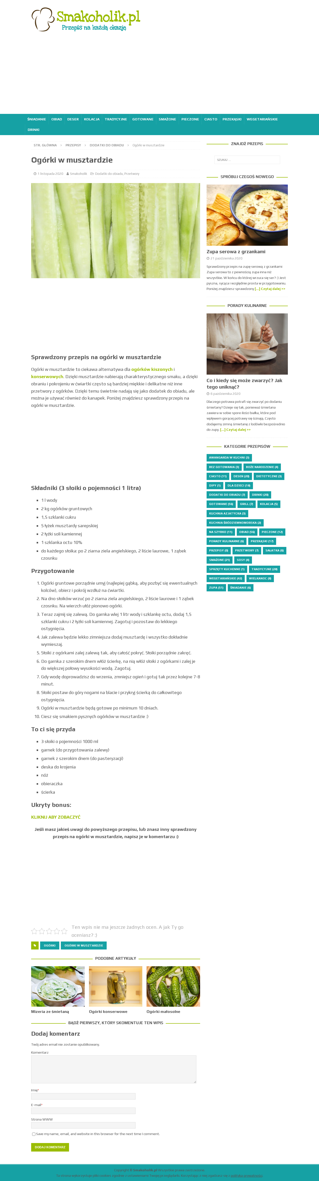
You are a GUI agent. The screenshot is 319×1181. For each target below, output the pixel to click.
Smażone (167, 119)
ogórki (50, 945)
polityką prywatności (246, 1176)
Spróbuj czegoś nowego (247, 176)
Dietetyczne (269, 476)
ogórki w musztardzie (84, 945)
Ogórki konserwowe (108, 1011)
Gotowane (143, 119)
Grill (246, 504)
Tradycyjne (116, 119)
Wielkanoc (260, 578)
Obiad (56, 119)
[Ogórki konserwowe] (116, 986)
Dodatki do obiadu (109, 174)
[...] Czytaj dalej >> (270, 289)
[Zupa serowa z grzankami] (247, 215)
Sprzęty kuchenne (227, 569)
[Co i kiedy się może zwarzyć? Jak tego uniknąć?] (247, 344)
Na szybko (221, 532)
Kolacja (91, 119)
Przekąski (232, 119)
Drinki (33, 130)
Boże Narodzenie (262, 467)
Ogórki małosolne (163, 1011)
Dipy (215, 485)
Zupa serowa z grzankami (236, 251)
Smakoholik (78, 174)
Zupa (216, 587)
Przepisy (73, 145)
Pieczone (190, 119)
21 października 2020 (226, 258)
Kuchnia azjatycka (227, 513)
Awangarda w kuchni (229, 457)
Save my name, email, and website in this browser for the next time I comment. (98, 1134)
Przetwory (131, 174)
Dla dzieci (239, 485)
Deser (73, 119)
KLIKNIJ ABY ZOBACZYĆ (55, 817)
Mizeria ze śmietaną (50, 1011)
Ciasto (210, 119)
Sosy (243, 560)
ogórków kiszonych (152, 369)
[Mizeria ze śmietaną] (58, 986)
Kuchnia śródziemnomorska (235, 522)
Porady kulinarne (247, 305)
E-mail (36, 1105)
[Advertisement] (159, 76)
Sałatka (274, 550)
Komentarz (40, 1052)
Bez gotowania (224, 467)
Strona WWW (42, 1119)
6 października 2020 (225, 394)
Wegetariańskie (262, 119)
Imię (34, 1090)
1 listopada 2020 (50, 174)
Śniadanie (36, 119)
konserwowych (47, 376)
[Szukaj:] (247, 160)
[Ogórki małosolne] (173, 986)
